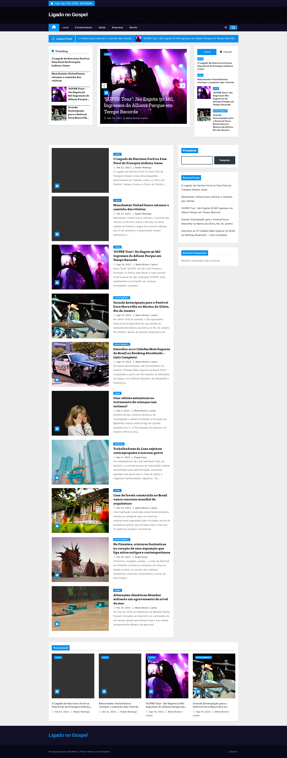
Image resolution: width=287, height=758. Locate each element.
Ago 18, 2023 (124, 264)
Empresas (117, 27)
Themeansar (104, 751)
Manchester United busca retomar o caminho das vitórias (68, 77)
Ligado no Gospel (68, 14)
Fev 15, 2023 (123, 607)
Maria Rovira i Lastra (136, 118)
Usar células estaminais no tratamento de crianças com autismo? (135, 402)
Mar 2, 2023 (123, 457)
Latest (207, 51)
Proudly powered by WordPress (64, 751)
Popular (227, 51)
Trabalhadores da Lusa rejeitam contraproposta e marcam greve (138, 451)
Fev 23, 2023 (124, 508)
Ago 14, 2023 (124, 361)
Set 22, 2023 (124, 167)
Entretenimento (83, 27)
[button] (226, 27)
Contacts (233, 751)
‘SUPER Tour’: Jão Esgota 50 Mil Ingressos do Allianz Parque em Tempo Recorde (78, 97)
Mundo (133, 27)
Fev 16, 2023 (123, 557)
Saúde (102, 27)
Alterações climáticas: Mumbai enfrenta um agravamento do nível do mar (140, 599)
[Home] (54, 27)
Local (66, 27)
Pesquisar (190, 150)
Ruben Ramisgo (142, 167)
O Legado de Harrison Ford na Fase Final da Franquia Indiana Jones (70, 62)
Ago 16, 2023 (114, 118)
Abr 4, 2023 (123, 410)
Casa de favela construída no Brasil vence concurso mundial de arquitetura (140, 499)
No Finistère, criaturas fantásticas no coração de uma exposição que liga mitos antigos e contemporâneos (141, 548)
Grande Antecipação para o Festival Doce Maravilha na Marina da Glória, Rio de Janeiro (78, 118)
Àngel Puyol (140, 457)
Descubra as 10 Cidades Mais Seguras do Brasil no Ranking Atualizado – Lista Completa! (141, 353)
